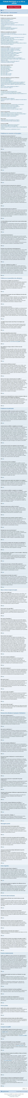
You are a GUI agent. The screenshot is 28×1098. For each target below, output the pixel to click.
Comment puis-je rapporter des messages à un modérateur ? (11, 57)
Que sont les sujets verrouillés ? (6, 73)
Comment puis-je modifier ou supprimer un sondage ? (10, 53)
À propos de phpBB (22, 1035)
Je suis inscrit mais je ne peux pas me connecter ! (9, 22)
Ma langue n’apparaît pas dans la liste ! (7, 38)
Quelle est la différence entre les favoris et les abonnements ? (11, 112)
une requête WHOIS (8, 1060)
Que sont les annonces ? (5, 71)
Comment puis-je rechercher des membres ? (8, 107)
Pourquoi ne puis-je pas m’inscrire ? (7, 21)
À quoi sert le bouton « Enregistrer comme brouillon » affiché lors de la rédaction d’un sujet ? (13, 59)
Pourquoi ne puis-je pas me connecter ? (8, 23)
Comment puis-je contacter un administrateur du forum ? (10, 129)
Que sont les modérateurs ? (5, 79)
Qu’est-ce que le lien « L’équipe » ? (7, 87)
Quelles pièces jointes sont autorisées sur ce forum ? (10, 119)
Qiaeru (19, 1095)
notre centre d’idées (20, 1045)
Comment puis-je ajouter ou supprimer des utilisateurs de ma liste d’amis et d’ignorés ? (14, 100)
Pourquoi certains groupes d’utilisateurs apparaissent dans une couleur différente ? (13, 85)
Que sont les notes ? (4, 72)
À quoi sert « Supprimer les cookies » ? (7, 29)
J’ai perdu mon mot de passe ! (6, 27)
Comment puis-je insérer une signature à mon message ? (11, 50)
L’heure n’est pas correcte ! (5, 36)
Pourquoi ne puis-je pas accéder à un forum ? (9, 54)
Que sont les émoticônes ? (5, 68)
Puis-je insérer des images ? (6, 69)
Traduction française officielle (12, 1095)
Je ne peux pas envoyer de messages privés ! (9, 91)
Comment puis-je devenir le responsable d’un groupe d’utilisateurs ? (12, 83)
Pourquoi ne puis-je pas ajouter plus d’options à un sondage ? (11, 52)
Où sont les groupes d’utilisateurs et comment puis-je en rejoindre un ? (13, 82)
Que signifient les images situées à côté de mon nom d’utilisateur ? (12, 39)
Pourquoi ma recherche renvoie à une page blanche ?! (10, 106)
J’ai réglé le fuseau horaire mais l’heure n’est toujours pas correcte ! (12, 37)
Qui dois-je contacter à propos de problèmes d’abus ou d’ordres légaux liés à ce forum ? (14, 127)
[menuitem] (2, 10)
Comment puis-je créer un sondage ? (7, 51)
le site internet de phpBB (15, 341)
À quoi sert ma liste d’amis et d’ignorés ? (8, 98)
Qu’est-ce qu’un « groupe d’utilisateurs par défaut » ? (10, 86)
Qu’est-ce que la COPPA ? (5, 20)
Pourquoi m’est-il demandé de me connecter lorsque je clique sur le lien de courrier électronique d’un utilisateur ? (13, 44)
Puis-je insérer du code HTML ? (6, 67)
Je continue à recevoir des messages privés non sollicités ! (11, 92)
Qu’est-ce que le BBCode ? (5, 66)
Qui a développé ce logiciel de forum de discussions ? (10, 124)
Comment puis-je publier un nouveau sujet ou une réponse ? (11, 47)
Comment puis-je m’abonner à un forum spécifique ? (10, 114)
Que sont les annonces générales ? (7, 70)
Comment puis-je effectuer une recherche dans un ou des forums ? (12, 104)
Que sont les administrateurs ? (6, 78)
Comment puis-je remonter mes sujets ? (8, 62)
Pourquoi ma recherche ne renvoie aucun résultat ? (10, 105)
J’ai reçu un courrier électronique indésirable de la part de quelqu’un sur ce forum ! (14, 94)
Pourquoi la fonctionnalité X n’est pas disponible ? (9, 125)
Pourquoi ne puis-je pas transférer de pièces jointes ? (10, 55)
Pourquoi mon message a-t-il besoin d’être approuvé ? (10, 61)
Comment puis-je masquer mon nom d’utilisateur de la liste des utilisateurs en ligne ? (13, 35)
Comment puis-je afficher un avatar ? (7, 40)
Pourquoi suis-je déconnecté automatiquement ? (9, 28)
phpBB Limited (5, 1031)
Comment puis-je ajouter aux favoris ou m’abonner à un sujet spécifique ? (13, 113)
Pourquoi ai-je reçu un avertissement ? (7, 56)
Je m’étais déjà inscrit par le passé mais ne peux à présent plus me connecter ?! (12, 25)
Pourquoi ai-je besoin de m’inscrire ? (7, 19)
